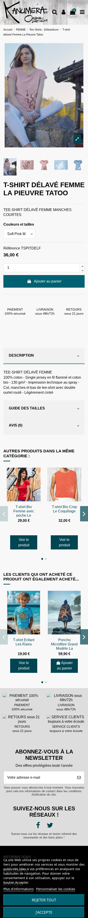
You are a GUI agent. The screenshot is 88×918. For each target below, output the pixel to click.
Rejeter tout (44, 900)
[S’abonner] (79, 777)
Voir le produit (23, 542)
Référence (11, 248)
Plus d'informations (18, 889)
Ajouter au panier (47, 281)
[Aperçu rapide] (37, 474)
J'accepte (44, 912)
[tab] (44, 356)
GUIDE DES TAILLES (27, 408)
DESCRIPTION (21, 355)
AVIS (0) (15, 425)
